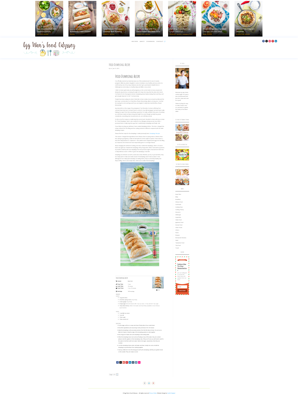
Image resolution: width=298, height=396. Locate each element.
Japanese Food (179, 222)
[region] (149, 19)
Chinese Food (140, 34)
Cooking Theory (179, 209)
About (142, 41)
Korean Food (178, 225)
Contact (159, 41)
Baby (176, 197)
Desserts (106, 34)
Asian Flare (178, 194)
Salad (204, 34)
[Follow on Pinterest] (273, 41)
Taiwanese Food (187, 34)
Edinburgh (178, 214)
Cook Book (178, 204)
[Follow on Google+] (123, 362)
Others (177, 230)
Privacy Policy (153, 393)
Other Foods (178, 227)
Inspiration (178, 217)
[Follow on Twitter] (120, 362)
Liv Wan (46, 26)
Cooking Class (179, 207)
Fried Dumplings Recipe (119, 64)
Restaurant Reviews (180, 237)
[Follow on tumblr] (133, 362)
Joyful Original (171, 393)
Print (158, 290)
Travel (177, 248)
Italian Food (178, 220)
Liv (111, 68)
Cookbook (150, 41)
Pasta (176, 232)
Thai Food (40, 34)
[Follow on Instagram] (269, 41)
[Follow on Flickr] (139, 362)
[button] (49, 19)
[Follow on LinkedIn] (276, 41)
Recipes (46, 34)
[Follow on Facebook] (263, 41)
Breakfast (173, 34)
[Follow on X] (266, 41)
